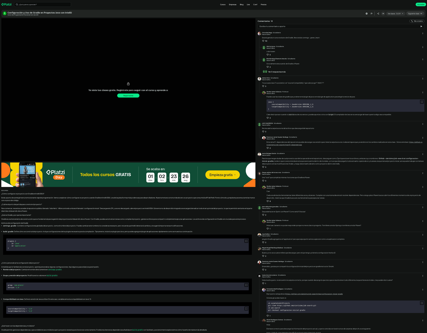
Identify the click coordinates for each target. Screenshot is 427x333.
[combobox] (42, 4)
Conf (255, 4)
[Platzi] (6, 4)
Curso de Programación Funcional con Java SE (23, 15)
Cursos (223, 4)
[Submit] (17, 4)
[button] (128, 174)
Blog (241, 4)
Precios (263, 4)
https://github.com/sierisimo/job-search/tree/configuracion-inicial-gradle (314, 294)
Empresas (232, 4)
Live (248, 4)
